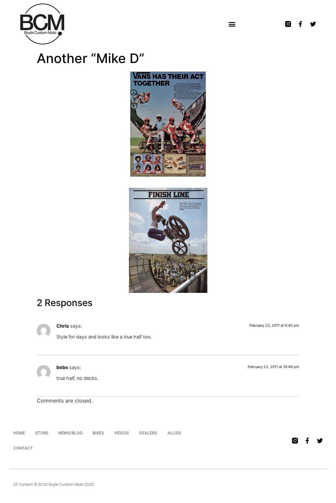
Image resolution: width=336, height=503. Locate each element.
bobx (62, 367)
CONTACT (23, 448)
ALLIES (174, 432)
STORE (41, 432)
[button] (231, 24)
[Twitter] (313, 24)
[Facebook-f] (301, 24)
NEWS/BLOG (70, 432)
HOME (19, 432)
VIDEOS (121, 432)
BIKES (98, 432)
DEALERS (148, 432)
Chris (62, 326)
